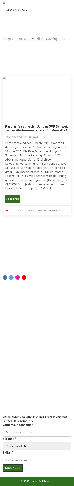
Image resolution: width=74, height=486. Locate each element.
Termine (10, 317)
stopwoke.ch (14, 390)
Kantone (11, 384)
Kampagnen (13, 371)
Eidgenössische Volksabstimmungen (29, 210)
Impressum (12, 323)
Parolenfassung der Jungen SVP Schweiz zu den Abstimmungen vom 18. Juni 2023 (37, 128)
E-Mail (8, 452)
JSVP (49, 210)
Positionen (12, 364)
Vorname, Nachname (18, 425)
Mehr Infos (12, 198)
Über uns (11, 377)
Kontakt (11, 304)
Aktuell (10, 357)
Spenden (11, 310)
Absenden (12, 468)
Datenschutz (13, 330)
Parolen (56, 210)
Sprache (9, 439)
